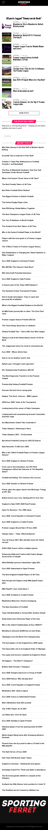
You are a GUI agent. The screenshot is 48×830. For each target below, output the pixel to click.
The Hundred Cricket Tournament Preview (19, 291)
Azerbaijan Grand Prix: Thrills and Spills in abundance (24, 770)
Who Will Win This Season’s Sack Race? (18, 267)
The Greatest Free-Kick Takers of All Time (19, 226)
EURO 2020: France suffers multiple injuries (20, 548)
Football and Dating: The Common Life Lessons (21, 478)
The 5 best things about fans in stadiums (18, 326)
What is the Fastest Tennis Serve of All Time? (20, 178)
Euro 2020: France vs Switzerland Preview (19, 697)
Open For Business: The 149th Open (16, 510)
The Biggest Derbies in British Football (17, 196)
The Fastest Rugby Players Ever (15, 202)
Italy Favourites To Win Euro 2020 (15, 447)
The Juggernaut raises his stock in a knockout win (22, 346)
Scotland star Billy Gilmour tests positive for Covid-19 (23, 784)
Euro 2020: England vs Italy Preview (16, 279)
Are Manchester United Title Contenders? (19, 423)
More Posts (24, 113)
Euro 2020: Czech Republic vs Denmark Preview (21, 516)
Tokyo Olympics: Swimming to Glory (16, 429)
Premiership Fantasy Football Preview (17, 384)
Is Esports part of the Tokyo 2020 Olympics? (20, 285)
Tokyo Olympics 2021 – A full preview (17, 435)
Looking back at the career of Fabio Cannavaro (21, 408)
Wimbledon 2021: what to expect (15, 691)
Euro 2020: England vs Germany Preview (18, 261)
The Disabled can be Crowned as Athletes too (20, 790)
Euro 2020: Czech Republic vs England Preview (21, 685)
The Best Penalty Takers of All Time (16, 184)
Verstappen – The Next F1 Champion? (17, 661)
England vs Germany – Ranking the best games (21, 764)
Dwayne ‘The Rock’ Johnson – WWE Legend (19, 396)
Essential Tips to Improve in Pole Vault (17, 156)
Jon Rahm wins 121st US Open (14, 715)
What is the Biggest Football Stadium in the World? (22, 305)
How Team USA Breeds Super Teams (17, 758)
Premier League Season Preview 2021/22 (18, 320)
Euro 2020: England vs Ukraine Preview (17, 461)
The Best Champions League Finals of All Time (21, 214)
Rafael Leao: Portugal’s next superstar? (18, 364)
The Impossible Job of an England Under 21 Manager (23, 649)
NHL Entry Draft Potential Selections (16, 273)
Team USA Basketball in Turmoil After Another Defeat (23, 613)
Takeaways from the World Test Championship (21, 637)
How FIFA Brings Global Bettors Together (18, 208)
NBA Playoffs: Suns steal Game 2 (15, 589)
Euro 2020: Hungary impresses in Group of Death (22, 673)
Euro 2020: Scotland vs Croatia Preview (17, 595)
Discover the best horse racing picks (17, 390)
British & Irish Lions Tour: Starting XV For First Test (22, 498)
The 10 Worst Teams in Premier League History (21, 247)
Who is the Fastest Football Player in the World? (21, 232)
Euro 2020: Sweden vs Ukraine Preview (17, 484)
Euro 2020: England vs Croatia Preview (17, 522)
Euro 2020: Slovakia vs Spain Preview (17, 721)
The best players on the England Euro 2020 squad (22, 643)
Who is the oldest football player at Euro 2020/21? (22, 625)
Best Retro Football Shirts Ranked (15, 190)
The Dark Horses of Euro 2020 (14, 752)
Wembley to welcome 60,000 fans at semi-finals (21, 631)
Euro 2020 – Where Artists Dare (14, 352)
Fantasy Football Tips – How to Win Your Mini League (23, 332)
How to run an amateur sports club (16, 358)
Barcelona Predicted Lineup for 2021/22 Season (21, 441)
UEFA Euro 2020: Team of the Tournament (19, 402)
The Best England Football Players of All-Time (20, 575)
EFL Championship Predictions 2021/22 (18, 370)
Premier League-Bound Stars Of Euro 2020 (19, 528)
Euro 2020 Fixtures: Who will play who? (17, 679)
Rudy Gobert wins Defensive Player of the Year (21, 619)
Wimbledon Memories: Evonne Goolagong (19, 601)
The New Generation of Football (15, 607)
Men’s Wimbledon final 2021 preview (16, 703)
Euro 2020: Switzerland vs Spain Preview (18, 569)
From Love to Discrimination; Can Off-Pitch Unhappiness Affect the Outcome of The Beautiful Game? (22, 469)
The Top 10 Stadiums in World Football (17, 220)
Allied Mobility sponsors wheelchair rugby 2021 (21, 563)
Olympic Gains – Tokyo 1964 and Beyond (18, 534)
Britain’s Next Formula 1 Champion (16, 667)
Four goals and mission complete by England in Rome (24, 655)
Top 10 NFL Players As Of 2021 (14, 709)
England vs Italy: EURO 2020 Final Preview (19, 504)
